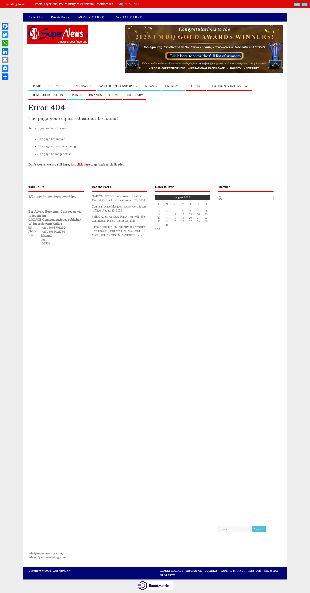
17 (167, 217)
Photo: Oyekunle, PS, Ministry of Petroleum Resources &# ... (76, 4)
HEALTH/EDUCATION (47, 95)
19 (182, 217)
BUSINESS (55, 86)
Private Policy (60, 17)
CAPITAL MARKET (129, 17)
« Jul (157, 228)
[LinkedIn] (5, 51)
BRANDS (95, 95)
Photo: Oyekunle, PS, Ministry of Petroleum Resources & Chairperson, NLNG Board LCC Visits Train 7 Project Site (119, 230)
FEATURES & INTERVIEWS (229, 86)
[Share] (5, 77)
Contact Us (35, 17)
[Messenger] (5, 68)
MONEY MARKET (92, 17)
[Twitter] (5, 34)
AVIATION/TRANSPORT (117, 86)
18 (175, 217)
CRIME (114, 95)
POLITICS (196, 86)
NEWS (149, 86)
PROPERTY (167, 575)
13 (190, 214)
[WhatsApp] (5, 43)
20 (190, 217)
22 (206, 217)
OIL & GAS (271, 570)
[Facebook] (5, 26)
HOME (36, 86)
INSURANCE (83, 86)
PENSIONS (254, 570)
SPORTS (76, 95)
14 (198, 214)
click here (83, 164)
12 (182, 214)
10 (167, 214)
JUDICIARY (135, 95)
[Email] (5, 60)
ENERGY (171, 86)
